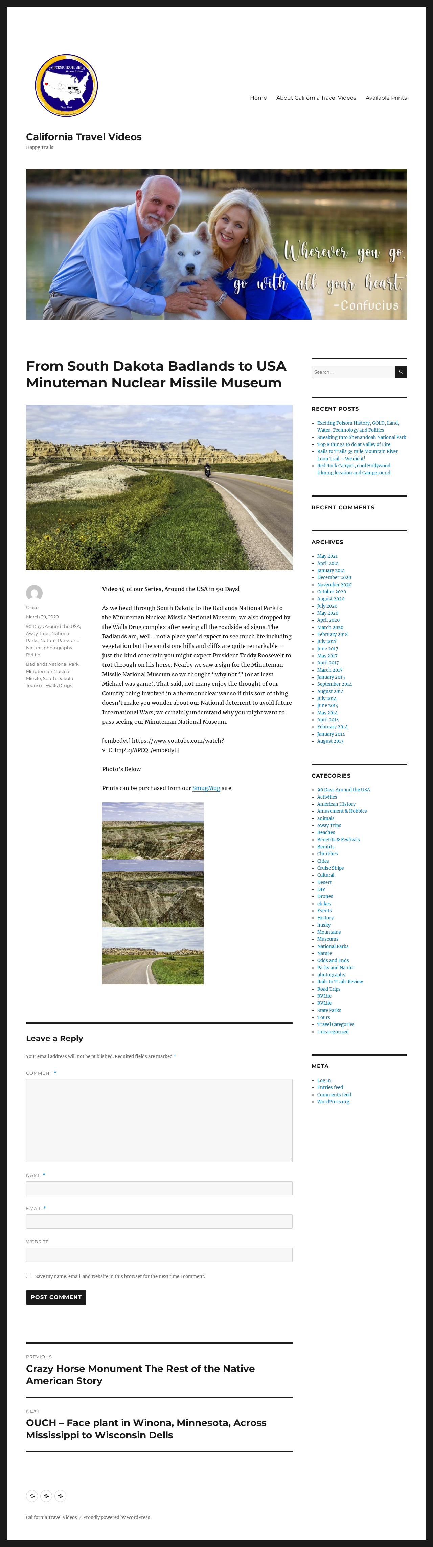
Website (37, 1241)
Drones (325, 896)
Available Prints (386, 97)
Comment (41, 1073)
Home (258, 97)
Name (36, 1175)
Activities (327, 797)
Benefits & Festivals (338, 840)
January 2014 (331, 734)
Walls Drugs (59, 685)
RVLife (33, 654)
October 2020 (331, 592)
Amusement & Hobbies (342, 811)
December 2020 (334, 577)
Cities (323, 861)
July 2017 (327, 641)
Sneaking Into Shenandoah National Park (361, 437)
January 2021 (331, 570)
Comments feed (334, 1095)
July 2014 (327, 698)
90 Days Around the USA (53, 626)
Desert (324, 882)
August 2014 (330, 691)
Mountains (329, 932)
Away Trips (37, 633)
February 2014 (332, 727)
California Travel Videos (84, 137)
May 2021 (327, 556)
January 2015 (331, 677)
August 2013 (330, 741)
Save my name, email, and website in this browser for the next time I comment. (120, 1276)
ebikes (324, 904)
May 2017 (327, 656)
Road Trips (329, 989)
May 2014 (327, 713)
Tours (323, 1017)
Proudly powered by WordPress (116, 1517)
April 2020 (328, 620)
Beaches (326, 832)
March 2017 (330, 670)
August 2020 (330, 599)
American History (336, 804)
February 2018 (332, 634)
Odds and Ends (333, 960)
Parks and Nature (335, 968)
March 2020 (330, 627)
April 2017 (328, 663)
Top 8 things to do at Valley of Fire (353, 444)
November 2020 (334, 585)
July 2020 (327, 606)
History (325, 918)
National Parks (333, 946)
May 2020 (327, 613)
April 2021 (328, 563)
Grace (32, 607)
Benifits (326, 847)
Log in (324, 1080)
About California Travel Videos (316, 97)
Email (36, 1208)
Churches (327, 854)
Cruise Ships (330, 868)
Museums (328, 939)
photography (58, 647)
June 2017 (327, 649)
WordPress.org (333, 1102)
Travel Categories (336, 1024)
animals (326, 818)
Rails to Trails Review (340, 982)
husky (324, 925)
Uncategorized (333, 1032)
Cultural (325, 875)
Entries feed (330, 1087)
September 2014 (334, 684)
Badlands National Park (52, 664)
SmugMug (206, 788)
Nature (48, 640)
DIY (321, 889)
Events (324, 911)
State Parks (329, 1010)
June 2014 (327, 705)
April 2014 (328, 720)
